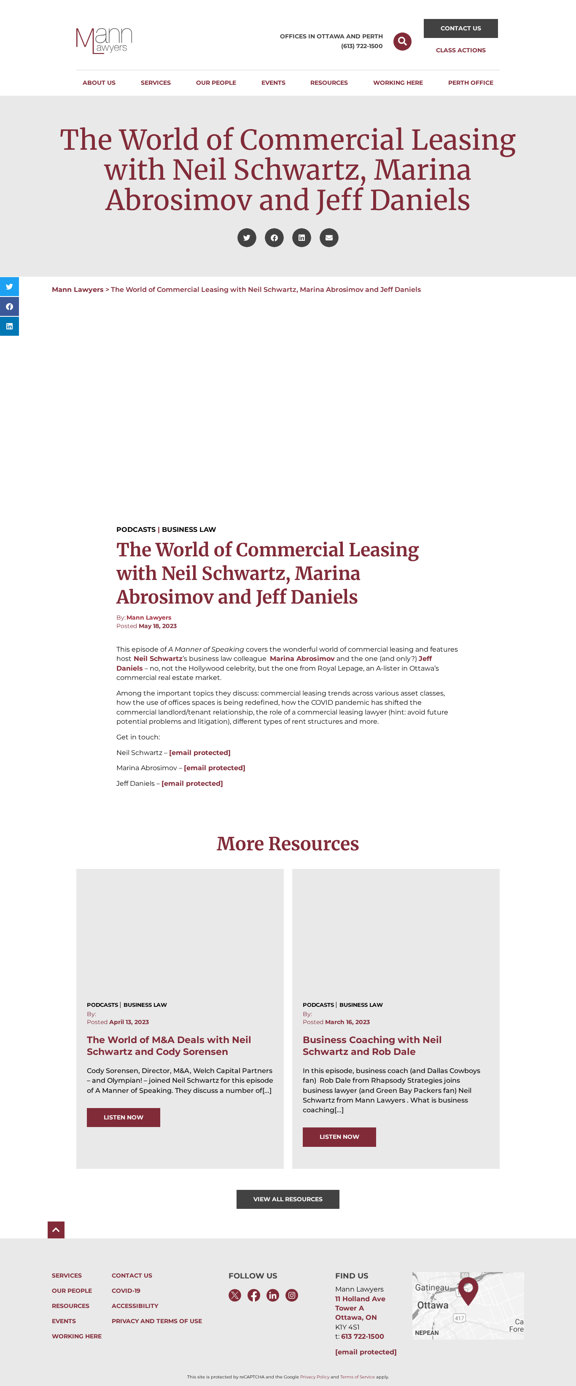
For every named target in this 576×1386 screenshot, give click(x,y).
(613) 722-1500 (362, 46)
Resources (70, 1306)
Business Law (189, 530)
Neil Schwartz (157, 659)
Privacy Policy (314, 1377)
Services (67, 1275)
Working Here (77, 1336)
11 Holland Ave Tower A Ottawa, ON (360, 1308)
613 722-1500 (362, 1336)
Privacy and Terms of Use (157, 1321)
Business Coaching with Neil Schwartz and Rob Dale (372, 1045)
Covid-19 (126, 1290)
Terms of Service (357, 1377)
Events (64, 1321)
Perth (372, 36)
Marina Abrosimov (302, 659)
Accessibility (135, 1306)
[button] (402, 41)
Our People (72, 1290)
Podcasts (136, 530)
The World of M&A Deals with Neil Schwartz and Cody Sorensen (169, 1045)
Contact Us (132, 1275)
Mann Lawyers (78, 290)
